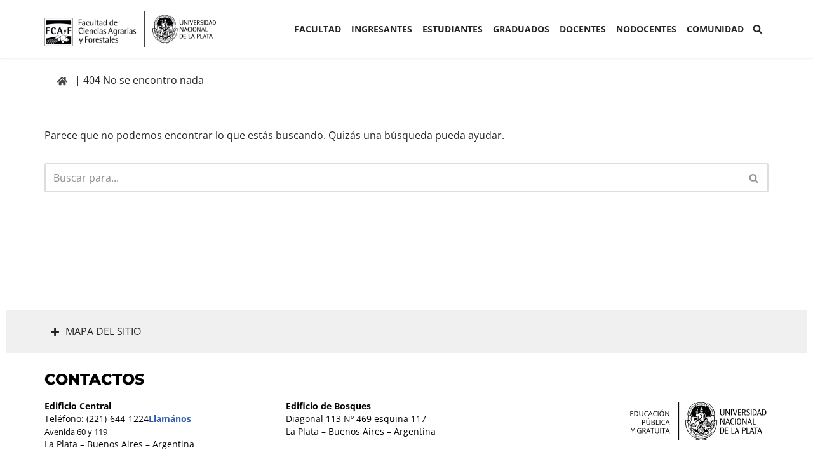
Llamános (170, 419)
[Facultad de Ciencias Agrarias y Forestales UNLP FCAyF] (130, 29)
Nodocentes (646, 29)
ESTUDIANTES (452, 29)
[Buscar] (757, 29)
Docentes (583, 29)
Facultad (317, 29)
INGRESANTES (381, 29)
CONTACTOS (94, 379)
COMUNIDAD (715, 29)
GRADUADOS (521, 29)
